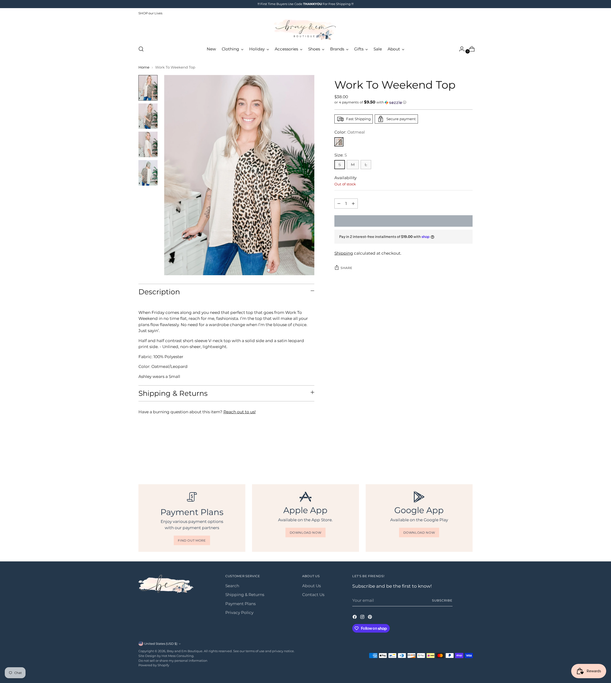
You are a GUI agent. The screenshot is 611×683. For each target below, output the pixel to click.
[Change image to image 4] (148, 173)
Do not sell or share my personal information (172, 660)
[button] (403, 102)
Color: (349, 132)
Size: (340, 154)
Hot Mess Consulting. (178, 656)
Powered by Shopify (153, 665)
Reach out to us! (239, 411)
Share (346, 268)
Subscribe (442, 600)
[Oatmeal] (338, 141)
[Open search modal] (141, 49)
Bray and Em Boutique (184, 651)
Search (232, 585)
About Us (311, 585)
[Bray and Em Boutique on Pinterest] (370, 617)
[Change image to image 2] (148, 116)
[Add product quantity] (353, 203)
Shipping (343, 253)
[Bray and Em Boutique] (305, 30)
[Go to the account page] (460, 49)
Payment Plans (240, 603)
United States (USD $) (160, 643)
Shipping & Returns (244, 594)
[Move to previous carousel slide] (457, 458)
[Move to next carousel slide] (468, 458)
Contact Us (313, 594)
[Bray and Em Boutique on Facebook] (355, 617)
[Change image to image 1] (148, 88)
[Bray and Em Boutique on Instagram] (363, 617)
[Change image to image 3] (148, 144)
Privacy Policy (239, 612)
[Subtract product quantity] (339, 203)
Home (143, 67)
